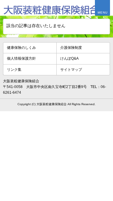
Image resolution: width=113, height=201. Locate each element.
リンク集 (14, 70)
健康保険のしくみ (21, 48)
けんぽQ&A (69, 58)
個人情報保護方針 (21, 58)
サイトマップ (71, 70)
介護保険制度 (71, 48)
